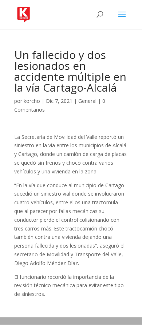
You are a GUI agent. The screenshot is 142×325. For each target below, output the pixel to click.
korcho (32, 100)
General (87, 100)
